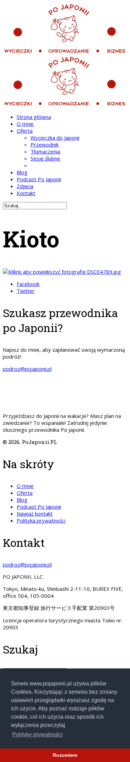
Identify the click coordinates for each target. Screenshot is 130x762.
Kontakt (26, 193)
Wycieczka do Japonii (55, 137)
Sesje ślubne (45, 158)
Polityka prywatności (41, 520)
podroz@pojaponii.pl (27, 368)
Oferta (25, 130)
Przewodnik (45, 144)
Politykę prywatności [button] (37, 734)
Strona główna (34, 116)
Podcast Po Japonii (39, 179)
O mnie (25, 123)
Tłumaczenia (45, 151)
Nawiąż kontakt (35, 513)
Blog (22, 172)
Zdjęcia (25, 186)
